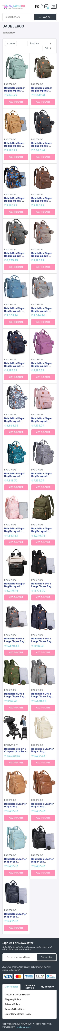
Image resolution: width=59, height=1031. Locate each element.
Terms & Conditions (15, 1009)
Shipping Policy (13, 999)
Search (46, 17)
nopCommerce (23, 1027)
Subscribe (46, 957)
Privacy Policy (12, 1004)
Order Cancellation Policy (18, 1014)
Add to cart (16, 102)
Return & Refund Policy (17, 994)
